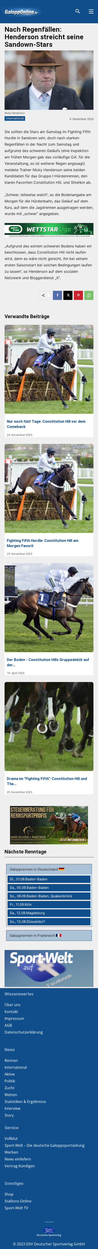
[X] (67, 295)
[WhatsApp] (88, 295)
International (15, 118)
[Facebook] (57, 295)
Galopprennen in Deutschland (34, 869)
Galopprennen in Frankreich (33, 935)
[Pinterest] (78, 295)
